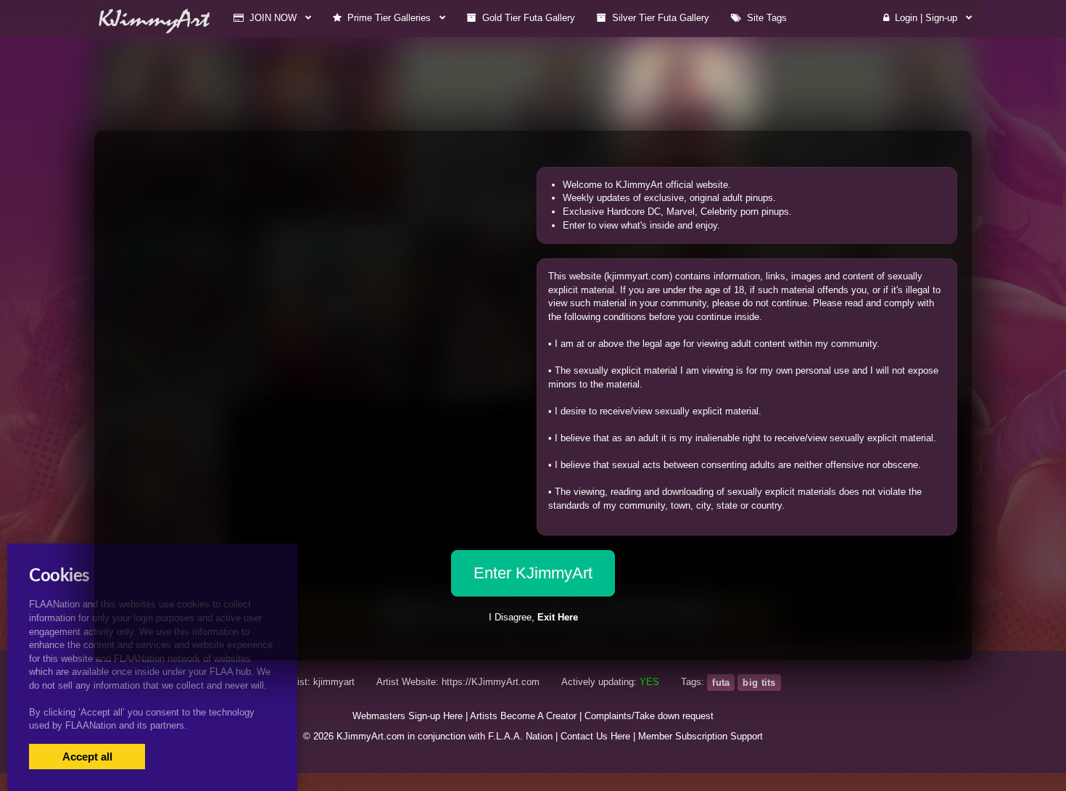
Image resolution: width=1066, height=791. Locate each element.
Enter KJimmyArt (533, 573)
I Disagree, (533, 617)
